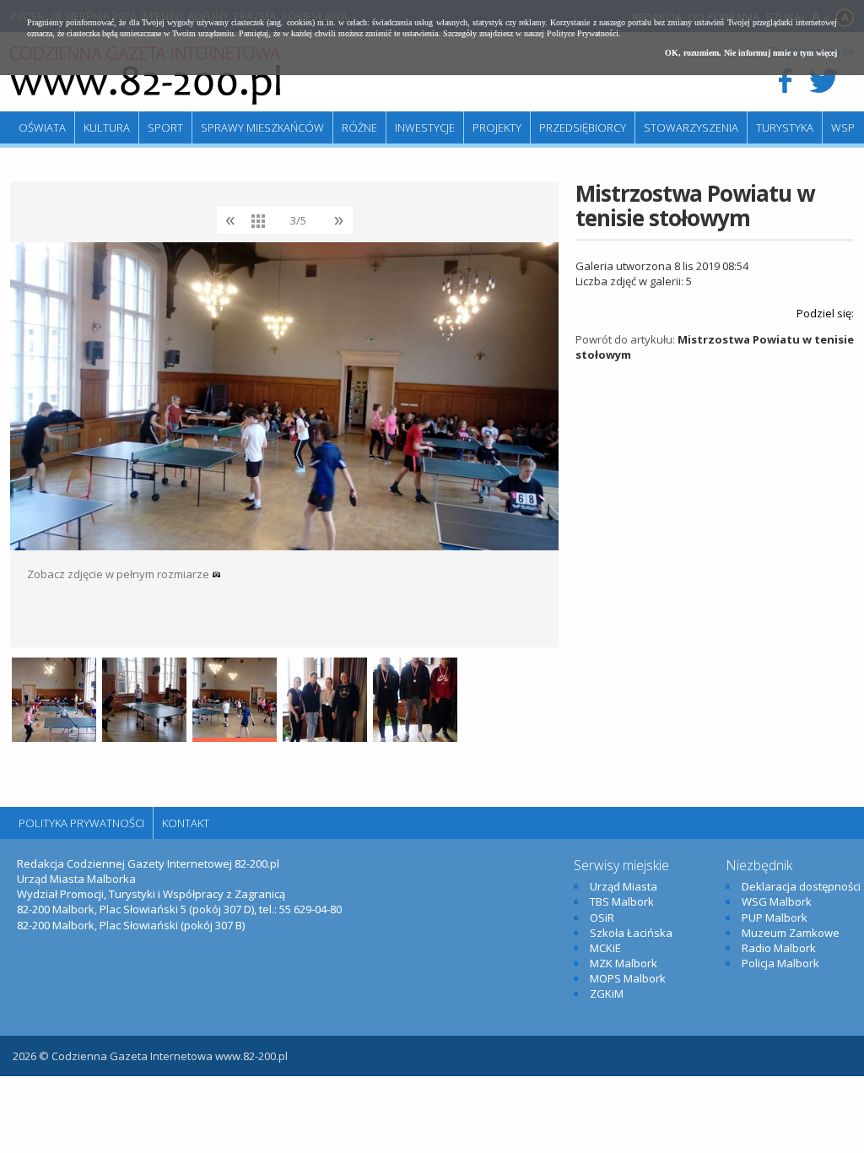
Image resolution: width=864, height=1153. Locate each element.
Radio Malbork (779, 947)
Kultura (107, 127)
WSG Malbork (777, 901)
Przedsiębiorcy (582, 127)
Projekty (496, 127)
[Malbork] (145, 76)
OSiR (602, 917)
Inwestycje (425, 127)
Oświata (42, 127)
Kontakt (185, 823)
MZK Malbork (623, 963)
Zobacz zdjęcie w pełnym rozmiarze (119, 574)
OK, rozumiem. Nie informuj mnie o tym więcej (751, 52)
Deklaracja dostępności (801, 886)
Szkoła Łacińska (631, 932)
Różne (359, 127)
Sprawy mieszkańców (262, 127)
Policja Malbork (780, 963)
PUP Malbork (774, 917)
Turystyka (784, 127)
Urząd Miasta (623, 886)
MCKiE (605, 947)
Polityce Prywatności (582, 33)
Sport (165, 127)
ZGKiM (607, 993)
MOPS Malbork (628, 978)
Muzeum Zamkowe (791, 932)
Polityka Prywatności (81, 823)
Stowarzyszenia (691, 127)
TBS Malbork (622, 901)
